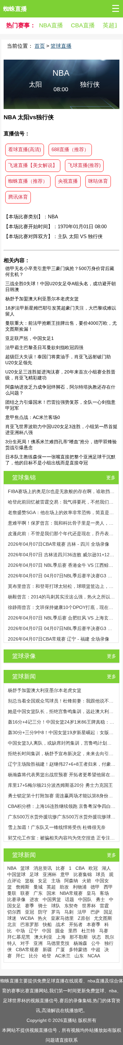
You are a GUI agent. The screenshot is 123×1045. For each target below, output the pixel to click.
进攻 (34, 899)
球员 (100, 874)
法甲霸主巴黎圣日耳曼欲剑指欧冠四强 (44, 347)
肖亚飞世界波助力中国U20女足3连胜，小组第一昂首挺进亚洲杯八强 (61, 429)
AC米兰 (63, 955)
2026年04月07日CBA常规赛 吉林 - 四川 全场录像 (58, 544)
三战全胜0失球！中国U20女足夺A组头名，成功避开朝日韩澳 (60, 286)
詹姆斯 (23, 887)
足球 (34, 874)
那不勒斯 (79, 937)
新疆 (47, 949)
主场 (55, 880)
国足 (108, 912)
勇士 (100, 899)
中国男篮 (52, 899)
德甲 (95, 887)
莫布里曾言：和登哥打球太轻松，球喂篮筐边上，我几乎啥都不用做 (61, 586)
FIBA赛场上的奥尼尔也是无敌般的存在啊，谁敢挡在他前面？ (61, 491)
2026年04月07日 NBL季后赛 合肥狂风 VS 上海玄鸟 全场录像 (61, 617)
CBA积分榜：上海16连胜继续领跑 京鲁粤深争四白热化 (62, 806)
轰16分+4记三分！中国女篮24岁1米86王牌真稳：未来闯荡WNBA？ (62, 722)
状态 (96, 937)
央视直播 (68, 181)
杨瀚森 (80, 943)
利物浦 (80, 887)
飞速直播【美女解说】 (32, 165)
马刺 (68, 912)
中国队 (85, 899)
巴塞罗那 (29, 924)
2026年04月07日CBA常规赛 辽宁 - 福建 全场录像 (58, 639)
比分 (33, 955)
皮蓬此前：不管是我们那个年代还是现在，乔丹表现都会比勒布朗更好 (61, 533)
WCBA (27, 918)
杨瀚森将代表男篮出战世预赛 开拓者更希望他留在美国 (62, 774)
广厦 (60, 949)
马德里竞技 (58, 943)
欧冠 (93, 868)
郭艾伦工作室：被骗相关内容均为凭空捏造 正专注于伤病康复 (62, 837)
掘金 (59, 930)
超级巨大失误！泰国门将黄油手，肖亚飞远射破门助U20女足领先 (58, 359)
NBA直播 (51, 25)
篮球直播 (61, 46)
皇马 (91, 893)
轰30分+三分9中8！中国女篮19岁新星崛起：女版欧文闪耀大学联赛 (62, 732)
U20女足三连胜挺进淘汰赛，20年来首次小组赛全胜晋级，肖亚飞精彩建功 (60, 374)
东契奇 (71, 905)
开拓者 (76, 924)
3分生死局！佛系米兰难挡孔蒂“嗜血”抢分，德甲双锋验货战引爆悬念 (61, 444)
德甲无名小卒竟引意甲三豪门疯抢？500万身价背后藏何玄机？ (59, 271)
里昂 (72, 930)
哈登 (46, 955)
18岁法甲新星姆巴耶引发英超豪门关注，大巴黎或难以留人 (60, 310)
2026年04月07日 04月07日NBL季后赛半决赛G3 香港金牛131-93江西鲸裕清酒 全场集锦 (61, 575)
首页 (39, 46)
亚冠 (29, 912)
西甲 (108, 887)
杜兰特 (88, 930)
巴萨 (95, 912)
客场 (104, 893)
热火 (42, 918)
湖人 (106, 868)
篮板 (29, 880)
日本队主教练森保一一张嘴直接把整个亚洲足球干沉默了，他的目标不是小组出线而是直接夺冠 (60, 459)
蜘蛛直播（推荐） (28, 181)
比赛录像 (16, 899)
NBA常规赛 (71, 893)
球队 (55, 905)
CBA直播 (83, 25)
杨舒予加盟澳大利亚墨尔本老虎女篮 (42, 298)
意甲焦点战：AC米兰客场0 (32, 417)
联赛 (25, 893)
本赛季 (93, 924)
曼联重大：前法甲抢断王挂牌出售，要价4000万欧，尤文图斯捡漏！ (61, 326)
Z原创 (84, 918)
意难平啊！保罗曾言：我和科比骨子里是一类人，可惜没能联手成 (61, 523)
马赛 (103, 930)
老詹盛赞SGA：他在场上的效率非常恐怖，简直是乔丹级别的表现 (61, 512)
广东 (38, 893)
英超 (51, 887)
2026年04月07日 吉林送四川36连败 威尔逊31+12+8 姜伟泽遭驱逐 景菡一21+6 (61, 554)
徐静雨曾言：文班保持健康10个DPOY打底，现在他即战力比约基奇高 (61, 607)
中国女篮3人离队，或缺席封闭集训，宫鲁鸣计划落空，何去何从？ (62, 743)
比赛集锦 (82, 874)
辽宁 (33, 930)
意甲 (65, 874)
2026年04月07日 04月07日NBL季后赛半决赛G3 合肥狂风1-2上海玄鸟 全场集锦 (61, 628)
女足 (42, 880)
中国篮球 (16, 874)
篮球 (25, 868)
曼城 (38, 887)
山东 (79, 955)
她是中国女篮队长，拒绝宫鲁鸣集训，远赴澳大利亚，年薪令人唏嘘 (62, 711)
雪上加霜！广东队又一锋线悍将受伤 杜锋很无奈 (57, 827)
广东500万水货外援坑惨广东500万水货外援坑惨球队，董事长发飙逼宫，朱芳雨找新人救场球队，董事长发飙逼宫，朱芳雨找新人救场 (62, 816)
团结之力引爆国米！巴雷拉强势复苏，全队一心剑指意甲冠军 (60, 405)
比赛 (60, 868)
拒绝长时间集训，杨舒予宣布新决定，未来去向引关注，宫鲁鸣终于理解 (62, 753)
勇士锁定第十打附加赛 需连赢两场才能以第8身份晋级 (62, 795)
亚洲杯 (49, 874)
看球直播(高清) (24, 149)
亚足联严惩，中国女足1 (29, 338)
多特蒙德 (78, 949)
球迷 (11, 918)
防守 (42, 912)
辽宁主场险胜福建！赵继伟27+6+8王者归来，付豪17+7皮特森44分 (62, 764)
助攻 (64, 887)
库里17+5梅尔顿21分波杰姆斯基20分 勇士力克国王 (60, 785)
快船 (47, 924)
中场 (20, 930)
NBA (11, 868)
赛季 (29, 905)
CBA (80, 868)
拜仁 (20, 955)
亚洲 (38, 943)
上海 (61, 937)
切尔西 (14, 912)
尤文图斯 (103, 918)
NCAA (94, 955)
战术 (60, 924)
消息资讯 (42, 868)
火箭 (86, 880)
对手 (25, 943)
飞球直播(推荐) (84, 165)
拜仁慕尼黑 (18, 937)
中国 (46, 930)
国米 (51, 893)
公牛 (95, 943)
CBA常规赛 (27, 949)
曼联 (11, 893)
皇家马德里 (62, 918)
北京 (11, 924)
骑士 (42, 905)
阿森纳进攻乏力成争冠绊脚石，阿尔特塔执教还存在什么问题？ (60, 390)
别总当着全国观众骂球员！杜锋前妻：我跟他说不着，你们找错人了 (62, 700)
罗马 (55, 912)
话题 (69, 899)
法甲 (82, 912)
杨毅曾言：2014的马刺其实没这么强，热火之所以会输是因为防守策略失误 (61, 596)
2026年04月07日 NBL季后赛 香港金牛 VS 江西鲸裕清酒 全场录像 (61, 565)
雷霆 (104, 905)
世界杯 (89, 905)
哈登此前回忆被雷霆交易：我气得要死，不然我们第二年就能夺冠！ (61, 502)
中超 (95, 949)
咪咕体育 (98, 181)
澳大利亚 (43, 937)
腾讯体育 (18, 197)
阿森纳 (71, 880)
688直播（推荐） (70, 149)
